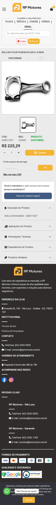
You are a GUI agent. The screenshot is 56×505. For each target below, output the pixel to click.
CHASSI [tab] (34, 21)
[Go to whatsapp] (6, 491)
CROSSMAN (14, 58)
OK (45, 167)
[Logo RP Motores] (26, 7)
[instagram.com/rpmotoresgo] (11, 379)
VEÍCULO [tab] (21, 21)
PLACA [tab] (9, 21)
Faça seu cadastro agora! (28, 196)
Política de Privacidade (13, 331)
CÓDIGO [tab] (45, 21)
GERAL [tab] (28, 26)
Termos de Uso (9, 326)
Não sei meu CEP (12, 174)
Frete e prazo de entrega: (15, 162)
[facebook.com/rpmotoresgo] (4, 379)
